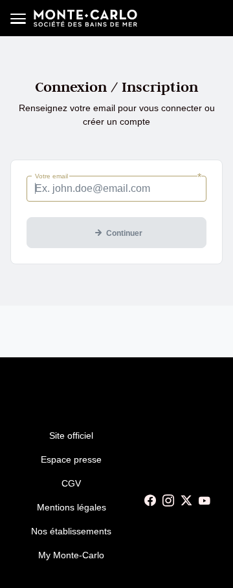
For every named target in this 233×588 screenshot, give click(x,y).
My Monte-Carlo (71, 555)
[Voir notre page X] (186, 501)
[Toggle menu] (18, 18)
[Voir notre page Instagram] (168, 501)
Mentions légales (71, 507)
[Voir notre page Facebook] (150, 501)
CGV (71, 483)
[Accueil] (85, 18)
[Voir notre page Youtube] (204, 501)
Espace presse (71, 459)
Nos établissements (71, 531)
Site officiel (71, 435)
